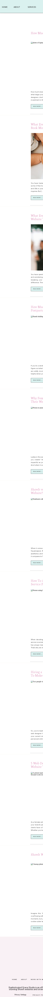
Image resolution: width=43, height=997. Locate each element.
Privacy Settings (20, 995)
